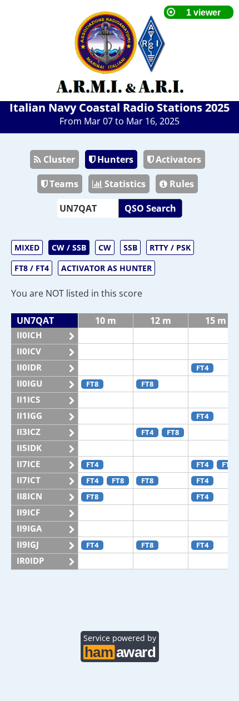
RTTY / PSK (170, 247)
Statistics (124, 184)
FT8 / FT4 (31, 268)
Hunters (114, 159)
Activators (177, 159)
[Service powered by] (120, 650)
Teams (62, 184)
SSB (130, 247)
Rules (180, 184)
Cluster (58, 159)
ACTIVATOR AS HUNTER (106, 268)
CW (104, 247)
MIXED (26, 247)
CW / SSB (69, 247)
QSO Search (150, 208)
